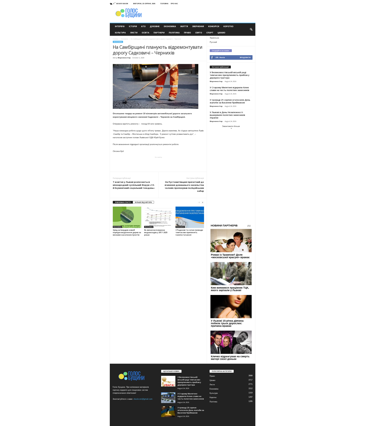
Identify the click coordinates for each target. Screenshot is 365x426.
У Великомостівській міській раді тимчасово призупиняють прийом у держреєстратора (229, 75)
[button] (251, 29)
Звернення (198, 26)
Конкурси (213, 26)
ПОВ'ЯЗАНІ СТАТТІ (123, 202)
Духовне (155, 26)
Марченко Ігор (124, 58)
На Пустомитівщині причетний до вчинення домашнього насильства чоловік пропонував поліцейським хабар (184, 186)
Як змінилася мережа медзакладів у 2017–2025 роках (155, 232)
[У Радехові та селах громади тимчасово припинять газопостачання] (190, 217)
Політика (174, 32)
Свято (198, 32)
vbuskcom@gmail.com (142, 399)
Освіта (145, 32)
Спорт (209, 32)
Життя (184, 26)
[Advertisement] (158, 164)
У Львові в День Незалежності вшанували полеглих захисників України (227, 115)
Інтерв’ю (120, 26)
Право (187, 32)
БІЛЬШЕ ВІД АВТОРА (143, 202)
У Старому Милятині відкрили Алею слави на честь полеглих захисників (229, 89)
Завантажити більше (231, 126)
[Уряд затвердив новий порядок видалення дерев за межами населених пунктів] (127, 217)
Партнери (159, 32)
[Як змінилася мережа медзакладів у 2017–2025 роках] (158, 217)
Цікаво (221, 32)
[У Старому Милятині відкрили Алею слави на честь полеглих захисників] (168, 397)
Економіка (170, 26)
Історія (133, 26)
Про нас (174, 3)
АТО (143, 26)
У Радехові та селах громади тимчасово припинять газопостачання (189, 232)
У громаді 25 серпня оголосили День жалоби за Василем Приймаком (230, 101)
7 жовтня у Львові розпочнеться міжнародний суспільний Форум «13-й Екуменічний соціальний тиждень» (134, 184)
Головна (164, 3)
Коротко (228, 26)
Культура (120, 32)
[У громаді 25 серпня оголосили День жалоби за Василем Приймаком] (168, 411)
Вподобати (245, 57)
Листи (133, 32)
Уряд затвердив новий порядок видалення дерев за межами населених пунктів (127, 232)
